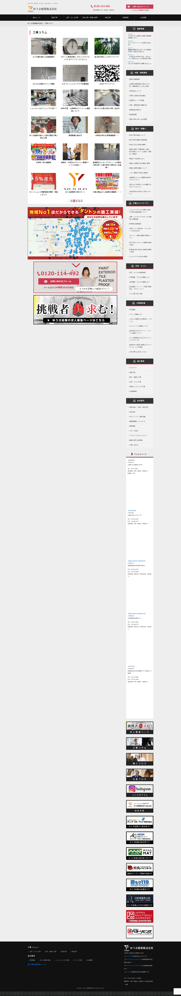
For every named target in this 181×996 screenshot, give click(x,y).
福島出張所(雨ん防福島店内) (133, 959)
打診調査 (132, 309)
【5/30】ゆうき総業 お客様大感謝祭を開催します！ (139, 37)
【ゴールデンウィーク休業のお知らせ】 (139, 43)
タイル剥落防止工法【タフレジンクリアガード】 (140, 339)
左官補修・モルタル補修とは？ (139, 277)
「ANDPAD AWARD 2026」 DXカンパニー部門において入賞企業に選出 (139, 57)
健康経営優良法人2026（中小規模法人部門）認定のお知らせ (139, 50)
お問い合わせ (133, 445)
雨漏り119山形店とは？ (137, 158)
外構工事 (108, 17)
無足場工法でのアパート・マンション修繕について (140, 332)
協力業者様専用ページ (37, 964)
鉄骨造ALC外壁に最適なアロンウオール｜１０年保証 (140, 346)
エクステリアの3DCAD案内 (138, 256)
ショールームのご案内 (62, 960)
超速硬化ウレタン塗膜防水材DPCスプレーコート (140, 179)
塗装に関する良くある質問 (138, 119)
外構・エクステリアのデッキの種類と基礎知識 (140, 218)
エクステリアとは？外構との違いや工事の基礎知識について (140, 211)
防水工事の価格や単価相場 (138, 140)
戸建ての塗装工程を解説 (137, 95)
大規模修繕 (133, 391)
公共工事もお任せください (138, 352)
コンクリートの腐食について (138, 326)
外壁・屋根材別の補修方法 (138, 105)
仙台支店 (131, 666)
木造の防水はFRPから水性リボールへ (140, 193)
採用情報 (126, 17)
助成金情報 (133, 114)
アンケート (133, 368)
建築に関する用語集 (136, 440)
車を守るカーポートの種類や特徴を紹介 (140, 244)
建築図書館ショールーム (137, 421)
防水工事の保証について (137, 135)
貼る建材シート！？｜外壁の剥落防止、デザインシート (140, 288)
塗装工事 (54, 17)
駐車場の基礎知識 (135, 224)
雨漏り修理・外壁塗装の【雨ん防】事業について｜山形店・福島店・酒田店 (140, 152)
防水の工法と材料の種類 (137, 144)
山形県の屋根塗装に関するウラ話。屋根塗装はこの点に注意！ (139, 85)
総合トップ (36, 17)
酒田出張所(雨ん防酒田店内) (137, 613)
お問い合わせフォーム (140, 6)
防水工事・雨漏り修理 (90, 17)
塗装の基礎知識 (134, 79)
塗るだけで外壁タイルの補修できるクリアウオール (140, 186)
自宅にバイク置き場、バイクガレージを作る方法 (140, 230)
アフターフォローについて (138, 435)
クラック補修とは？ (136, 314)
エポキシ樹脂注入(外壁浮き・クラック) (140, 320)
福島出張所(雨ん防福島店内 (136, 561)
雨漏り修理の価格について (138, 168)
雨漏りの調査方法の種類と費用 (139, 163)
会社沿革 (132, 412)
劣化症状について (135, 91)
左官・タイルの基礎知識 (137, 272)
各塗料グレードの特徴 (136, 100)
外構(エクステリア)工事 (137, 386)
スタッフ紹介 (133, 431)
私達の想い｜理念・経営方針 (138, 407)
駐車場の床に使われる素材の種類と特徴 (140, 251)
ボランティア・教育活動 (137, 416)
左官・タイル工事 (72, 17)
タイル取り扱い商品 (136, 293)
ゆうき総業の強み (45, 960)
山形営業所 (132, 510)
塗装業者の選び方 (135, 110)
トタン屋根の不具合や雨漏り (138, 173)
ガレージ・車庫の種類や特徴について (140, 237)
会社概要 (143, 17)
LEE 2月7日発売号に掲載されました (140, 63)
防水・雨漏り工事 (135, 377)
